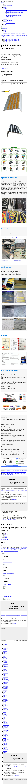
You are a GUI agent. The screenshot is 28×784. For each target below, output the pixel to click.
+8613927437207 (7, 562)
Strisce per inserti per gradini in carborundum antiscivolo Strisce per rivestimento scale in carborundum (14, 471)
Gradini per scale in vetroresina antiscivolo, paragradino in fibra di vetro (13, 474)
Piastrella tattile (14, 549)
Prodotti (5, 8)
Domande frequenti (7, 20)
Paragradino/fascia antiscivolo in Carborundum (14, 33)
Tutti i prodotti (14, 551)
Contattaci (5, 24)
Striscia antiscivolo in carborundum (18, 548)
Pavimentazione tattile (5, 549)
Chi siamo (5, 21)
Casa (4, 7)
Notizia (5, 19)
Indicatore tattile (7, 551)
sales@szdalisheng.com (8, 573)
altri (7, 17)
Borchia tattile (6, 548)
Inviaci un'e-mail (4, 68)
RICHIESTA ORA (5, 539)
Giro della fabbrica (10, 23)
